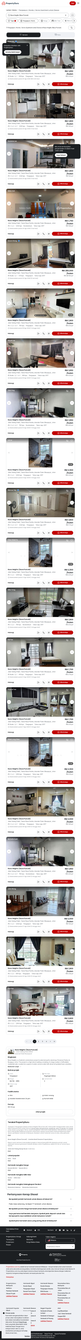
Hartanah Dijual (28, 1283)
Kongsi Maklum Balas (33, 1242)
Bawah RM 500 (12, 1168)
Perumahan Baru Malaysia (64, 1284)
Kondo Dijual (27, 1286)
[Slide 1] (35, 165)
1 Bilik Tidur (17, 1177)
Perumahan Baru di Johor (64, 1289)
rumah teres (35, 1128)
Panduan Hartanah (12, 1291)
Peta (58, 35)
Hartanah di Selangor (47, 1316)
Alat (59, 1308)
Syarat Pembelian (60, 1334)
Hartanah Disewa (46, 1283)
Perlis (9, 1158)
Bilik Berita (29, 1239)
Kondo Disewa (45, 1286)
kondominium (44, 1128)
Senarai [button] (24, 35)
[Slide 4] (40, 165)
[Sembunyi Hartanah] (67, 42)
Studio (10, 1177)
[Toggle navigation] (78, 3)
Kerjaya (8, 1245)
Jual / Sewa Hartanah (64, 1313)
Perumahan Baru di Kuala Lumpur (64, 1294)
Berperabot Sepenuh (14, 1187)
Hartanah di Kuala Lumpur (46, 1312)
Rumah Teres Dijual (29, 1291)
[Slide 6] (43, 165)
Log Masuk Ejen (63, 1311)
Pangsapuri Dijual (29, 1288)
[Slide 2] (37, 165)
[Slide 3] (38, 215)
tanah (71, 1128)
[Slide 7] (45, 165)
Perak (14, 1158)
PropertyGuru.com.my (13, 1267)
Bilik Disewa (44, 1291)
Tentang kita (10, 1239)
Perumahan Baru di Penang (64, 1299)
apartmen (52, 1128)
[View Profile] (12, 41)
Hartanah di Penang (46, 1318)
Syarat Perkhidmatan (36, 1334)
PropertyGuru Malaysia (11, 1284)
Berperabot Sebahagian (30, 1187)
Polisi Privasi (23, 1322)
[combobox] (37, 15)
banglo (63, 1128)
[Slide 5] (42, 714)
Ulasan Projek (10, 1293)
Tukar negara (51, 1237)
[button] (14, 1066)
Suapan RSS (61, 1316)
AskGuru (9, 1288)
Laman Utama (11, 10)
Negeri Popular (45, 1308)
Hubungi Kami (31, 1237)
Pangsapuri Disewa (46, 1288)
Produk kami (10, 1242)
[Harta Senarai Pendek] (71, 42)
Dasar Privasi (49, 1334)
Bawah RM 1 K (23, 1168)
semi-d (58, 1128)
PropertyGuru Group (13, 1237)
